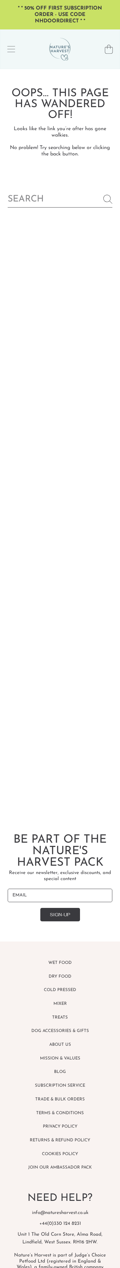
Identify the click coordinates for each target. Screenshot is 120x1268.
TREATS (60, 1017)
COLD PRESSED (60, 990)
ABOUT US (60, 1045)
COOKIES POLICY (60, 1154)
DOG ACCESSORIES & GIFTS (60, 1031)
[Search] (108, 199)
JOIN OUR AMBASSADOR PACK (60, 1167)
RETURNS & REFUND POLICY (60, 1140)
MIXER (60, 1004)
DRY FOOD (60, 976)
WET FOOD (60, 963)
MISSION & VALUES (60, 1058)
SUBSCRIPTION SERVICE (60, 1085)
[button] (11, 49)
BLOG (60, 1072)
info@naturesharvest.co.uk (60, 1212)
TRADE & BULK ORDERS (60, 1099)
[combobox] (60, 199)
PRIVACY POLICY (60, 1126)
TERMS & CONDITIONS (60, 1113)
